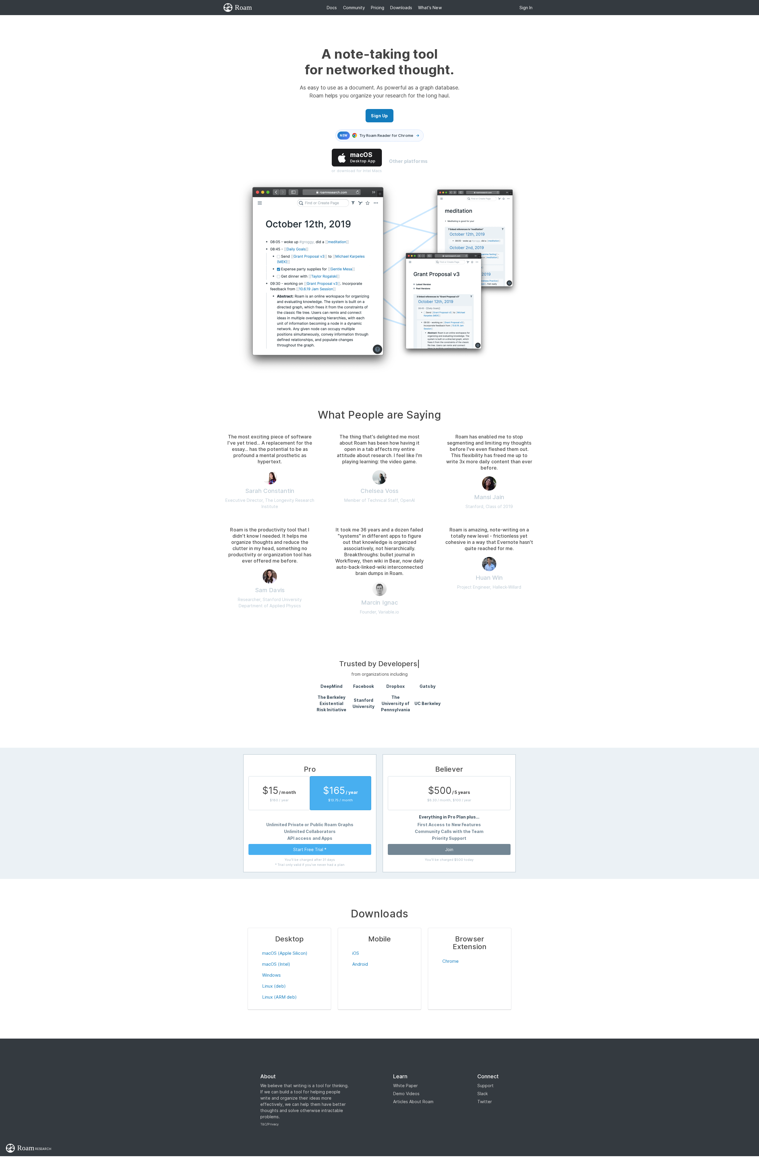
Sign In (525, 7)
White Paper (405, 1085)
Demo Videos (406, 1093)
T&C (263, 1124)
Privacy (273, 1124)
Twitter (484, 1101)
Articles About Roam (413, 1101)
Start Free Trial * (309, 849)
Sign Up (379, 115)
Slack (482, 1093)
